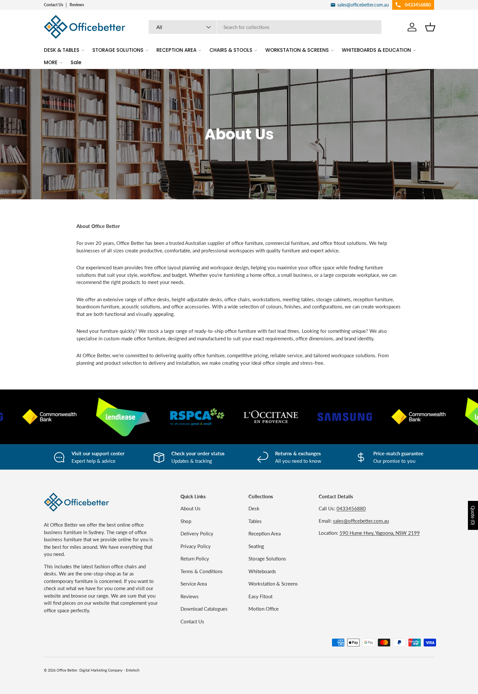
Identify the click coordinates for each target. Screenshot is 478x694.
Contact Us (53, 4)
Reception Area (264, 533)
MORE (51, 62)
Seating (256, 546)
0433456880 (351, 508)
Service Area (193, 584)
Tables (255, 521)
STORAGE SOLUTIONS (117, 50)
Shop (185, 521)
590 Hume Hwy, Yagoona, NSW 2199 (379, 533)
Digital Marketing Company (101, 670)
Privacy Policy (195, 546)
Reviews (77, 4)
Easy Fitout (260, 596)
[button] (430, 27)
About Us (190, 508)
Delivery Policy (196, 533)
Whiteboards (262, 571)
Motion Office (263, 609)
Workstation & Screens (273, 584)
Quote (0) (473, 515)
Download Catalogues (204, 609)
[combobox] (265, 27)
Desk (253, 508)
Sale (76, 62)
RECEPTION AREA (176, 50)
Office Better (67, 670)
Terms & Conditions (201, 571)
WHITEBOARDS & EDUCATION (376, 50)
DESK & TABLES (61, 50)
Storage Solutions (267, 558)
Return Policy (194, 558)
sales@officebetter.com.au (361, 521)
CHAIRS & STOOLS (230, 50)
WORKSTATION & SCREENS (297, 50)
